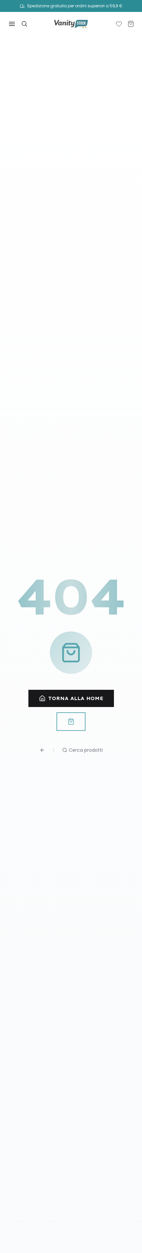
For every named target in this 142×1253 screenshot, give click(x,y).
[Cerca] (24, 24)
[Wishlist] (119, 24)
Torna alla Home (75, 698)
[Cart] (131, 24)
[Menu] (11, 23)
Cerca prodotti (86, 750)
